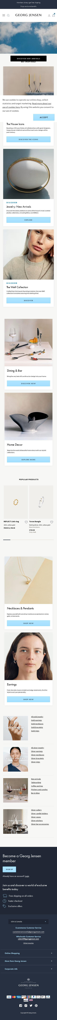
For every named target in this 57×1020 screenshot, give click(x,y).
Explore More (29, 460)
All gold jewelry (37, 717)
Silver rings (35, 762)
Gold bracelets (37, 727)
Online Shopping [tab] (12, 953)
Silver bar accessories (40, 824)
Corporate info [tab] (11, 969)
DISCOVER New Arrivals (28, 59)
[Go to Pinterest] (36, 1005)
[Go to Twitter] (31, 1005)
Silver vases (36, 817)
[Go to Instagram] (26, 1005)
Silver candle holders (39, 813)
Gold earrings (36, 720)
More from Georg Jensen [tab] (15, 961)
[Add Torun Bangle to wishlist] (52, 522)
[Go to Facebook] (20, 1005)
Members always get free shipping (28, 2)
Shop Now (28, 699)
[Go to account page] (49, 15)
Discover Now (28, 384)
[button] (8, 16)
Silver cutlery (36, 810)
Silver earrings (37, 751)
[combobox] (28, 921)
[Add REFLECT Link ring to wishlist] (26, 522)
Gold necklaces (37, 724)
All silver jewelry (37, 748)
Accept (44, 117)
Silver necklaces (37, 755)
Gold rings (35, 731)
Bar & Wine (35, 793)
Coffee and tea (37, 786)
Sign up (9, 869)
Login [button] (27, 876)
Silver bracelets (37, 758)
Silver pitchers (37, 820)
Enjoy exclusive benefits (28, 6)
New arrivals (36, 779)
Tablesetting (36, 782)
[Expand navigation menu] (3, 15)
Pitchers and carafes (39, 789)
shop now (28, 623)
